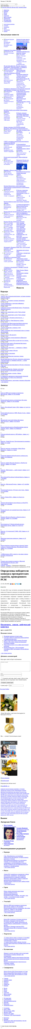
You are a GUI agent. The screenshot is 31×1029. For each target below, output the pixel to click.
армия (8, 813)
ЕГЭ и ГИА (8, 812)
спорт (26, 795)
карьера (5, 31)
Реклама (6, 1019)
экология (15, 809)
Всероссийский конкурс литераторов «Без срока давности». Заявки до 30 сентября (14, 400)
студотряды (3, 812)
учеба (28, 809)
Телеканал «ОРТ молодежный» (12, 1015)
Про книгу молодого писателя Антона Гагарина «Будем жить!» (23, 239)
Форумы (6, 1002)
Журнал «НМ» (8, 1012)
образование (7, 30)
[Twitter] (16, 584)
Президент (10, 807)
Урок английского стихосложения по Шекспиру (14, 337)
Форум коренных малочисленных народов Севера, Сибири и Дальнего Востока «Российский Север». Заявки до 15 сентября (14, 547)
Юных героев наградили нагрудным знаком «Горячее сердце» (14, 892)
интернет (25, 806)
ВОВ (7, 803)
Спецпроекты (7, 21)
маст (27, 805)
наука (23, 795)
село (18, 802)
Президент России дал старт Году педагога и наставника (22, 161)
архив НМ (24, 797)
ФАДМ (2, 795)
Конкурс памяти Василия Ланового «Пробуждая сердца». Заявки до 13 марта (14, 463)
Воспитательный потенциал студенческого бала (15, 256)
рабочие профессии (12, 800)
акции (12, 805)
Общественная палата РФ (15, 813)
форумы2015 (25, 800)
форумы (3, 792)
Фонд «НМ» (7, 1009)
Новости (6, 981)
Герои (5, 14)
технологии (18, 810)
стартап (2, 806)
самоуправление (4, 807)
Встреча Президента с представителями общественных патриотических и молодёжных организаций (16, 187)
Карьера (6, 11)
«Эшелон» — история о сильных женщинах (13, 300)
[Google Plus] (12, 584)
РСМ (5, 802)
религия (17, 803)
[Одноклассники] (14, 584)
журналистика (4, 800)
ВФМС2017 (17, 812)
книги (12, 810)
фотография (7, 810)
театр (12, 799)
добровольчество (11, 793)
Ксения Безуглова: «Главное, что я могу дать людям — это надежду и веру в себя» (16, 896)
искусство (12, 814)
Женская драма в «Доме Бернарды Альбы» (12, 320)
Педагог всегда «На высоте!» (8, 334)
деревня (25, 809)
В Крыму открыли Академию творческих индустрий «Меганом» (22, 114)
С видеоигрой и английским (20, 279)
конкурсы (10, 792)
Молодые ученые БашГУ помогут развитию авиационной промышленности (16, 879)
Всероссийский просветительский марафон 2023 (17, 211)
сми (23, 812)
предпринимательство (6, 797)
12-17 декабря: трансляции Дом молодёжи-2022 (20, 229)
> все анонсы (4, 564)
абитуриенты (14, 802)
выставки (8, 805)
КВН (26, 807)
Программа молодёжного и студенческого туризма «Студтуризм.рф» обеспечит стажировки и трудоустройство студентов (15, 862)
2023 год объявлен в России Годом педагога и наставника (23, 214)
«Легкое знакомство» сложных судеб (11, 327)
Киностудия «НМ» (9, 1013)
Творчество (7, 18)
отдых (13, 803)
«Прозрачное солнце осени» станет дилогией (23, 259)
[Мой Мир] (21, 584)
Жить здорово (7, 17)
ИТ (21, 812)
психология (13, 812)
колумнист (21, 831)
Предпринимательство (10, 1001)
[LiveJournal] (17, 584)
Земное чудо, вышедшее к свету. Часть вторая (13, 312)
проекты (19, 800)
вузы (6, 792)
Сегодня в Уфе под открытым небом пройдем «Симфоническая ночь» (16, 638)
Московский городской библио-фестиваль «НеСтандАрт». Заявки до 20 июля (12, 420)
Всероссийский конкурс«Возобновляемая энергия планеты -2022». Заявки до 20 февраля (14, 427)
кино (21, 793)
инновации (22, 805)
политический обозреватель (20, 838)
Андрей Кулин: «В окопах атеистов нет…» (12, 317)
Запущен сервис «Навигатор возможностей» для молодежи (21, 234)
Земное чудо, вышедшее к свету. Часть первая (13, 314)
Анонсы (6, 982)
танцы (18, 805)
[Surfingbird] (19, 584)
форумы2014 (8, 799)
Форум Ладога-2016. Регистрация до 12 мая (16, 971)
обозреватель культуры (22, 828)
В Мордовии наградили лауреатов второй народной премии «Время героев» (22, 94)
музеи (29, 810)
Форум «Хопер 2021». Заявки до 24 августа (12, 497)
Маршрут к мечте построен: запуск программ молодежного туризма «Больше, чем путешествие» (16, 955)
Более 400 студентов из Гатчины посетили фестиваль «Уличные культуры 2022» (15, 920)
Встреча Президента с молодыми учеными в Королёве (15, 380)
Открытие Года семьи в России (12, 50)
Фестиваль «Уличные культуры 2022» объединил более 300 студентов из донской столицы (15, 928)
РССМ (28, 807)
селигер (18, 806)
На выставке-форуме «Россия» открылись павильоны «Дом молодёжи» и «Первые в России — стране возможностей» (15, 67)
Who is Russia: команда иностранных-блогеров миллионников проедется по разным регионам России (16, 959)
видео (5, 28)
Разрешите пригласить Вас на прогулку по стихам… (15, 340)
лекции (2, 802)
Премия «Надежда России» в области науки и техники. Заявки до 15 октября (13, 517)
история (14, 797)
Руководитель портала (10, 826)
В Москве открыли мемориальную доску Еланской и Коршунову (22, 283)
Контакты (6, 1017)
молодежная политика (9, 24)
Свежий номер (8, 980)
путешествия (20, 809)
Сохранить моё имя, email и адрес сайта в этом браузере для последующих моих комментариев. (14, 679)
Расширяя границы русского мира (13, 636)
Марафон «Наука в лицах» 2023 (12, 170)
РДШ (21, 813)
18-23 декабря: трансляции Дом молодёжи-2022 (20, 224)
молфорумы (26, 793)
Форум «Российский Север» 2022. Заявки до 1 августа (15, 407)
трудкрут (3, 810)
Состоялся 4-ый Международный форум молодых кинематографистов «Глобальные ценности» (14, 324)
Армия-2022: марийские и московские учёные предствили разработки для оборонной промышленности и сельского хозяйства (16, 876)
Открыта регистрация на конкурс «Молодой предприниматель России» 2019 (13, 562)
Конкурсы (6, 1004)
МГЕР (8, 814)
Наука (5, 13)
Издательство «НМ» (9, 1010)
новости (3, 789)
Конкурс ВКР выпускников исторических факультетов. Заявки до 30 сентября (12, 393)
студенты (6, 25)
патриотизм (4, 793)
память (19, 796)
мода (15, 810)
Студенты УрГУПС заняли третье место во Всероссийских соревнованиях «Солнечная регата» (16, 924)
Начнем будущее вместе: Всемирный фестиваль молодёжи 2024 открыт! (23, 41)
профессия (22, 802)
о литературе (22, 834)
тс (25, 802)
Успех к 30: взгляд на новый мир (13, 911)
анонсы (9, 790)
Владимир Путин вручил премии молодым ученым (23, 173)
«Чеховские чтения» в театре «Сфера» (11, 373)
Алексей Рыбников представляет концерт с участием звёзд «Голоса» (15, 939)
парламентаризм (24, 810)
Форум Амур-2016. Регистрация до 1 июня (15, 973)
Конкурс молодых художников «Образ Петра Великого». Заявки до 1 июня (13, 449)
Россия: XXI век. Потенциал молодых (14, 221)
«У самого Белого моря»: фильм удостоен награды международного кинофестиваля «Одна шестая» (17, 943)
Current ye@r (5, 685)
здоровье (9, 796)
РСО (21, 806)
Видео (5, 988)
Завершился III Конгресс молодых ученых (23, 52)
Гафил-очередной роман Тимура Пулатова (15, 640)
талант (5, 813)
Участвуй (6, 15)
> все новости (4, 382)
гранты (8, 802)
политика (19, 797)
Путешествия (7, 20)
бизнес (22, 799)
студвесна (3, 803)
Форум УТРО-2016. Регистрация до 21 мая (15, 974)
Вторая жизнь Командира (11, 894)
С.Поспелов (9, 809)
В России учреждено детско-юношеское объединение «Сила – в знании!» (22, 192)
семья (2, 809)
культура (3, 799)
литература (4, 796)
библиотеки (21, 807)
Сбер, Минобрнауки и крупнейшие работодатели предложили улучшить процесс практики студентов (16, 857)
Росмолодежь (22, 792)
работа (15, 805)
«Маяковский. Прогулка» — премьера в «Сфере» (14, 347)
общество (6, 10)
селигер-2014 (7, 806)
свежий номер (22, 7)
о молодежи (9, 841)
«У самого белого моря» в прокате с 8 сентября (16, 937)
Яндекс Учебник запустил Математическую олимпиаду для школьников (16, 865)
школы (18, 793)
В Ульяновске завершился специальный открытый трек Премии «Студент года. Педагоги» (14, 376)
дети (15, 799)
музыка (18, 799)
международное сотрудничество (13, 795)
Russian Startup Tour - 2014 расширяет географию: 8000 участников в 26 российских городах (16, 649)
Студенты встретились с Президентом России (23, 205)
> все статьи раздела (6, 653)
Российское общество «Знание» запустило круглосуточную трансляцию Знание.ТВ (22, 76)
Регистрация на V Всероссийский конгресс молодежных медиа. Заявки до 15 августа (12, 524)
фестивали (16, 792)
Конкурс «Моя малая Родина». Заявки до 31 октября (15, 484)
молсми (5, 809)
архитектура (13, 806)
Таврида (10, 803)
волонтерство (24, 796)
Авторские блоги (8, 1005)
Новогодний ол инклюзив (8, 353)
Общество (6, 984)
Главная (3, 565)
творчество (6, 27)
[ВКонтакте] (11, 584)
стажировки (16, 807)
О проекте (6, 1008)
